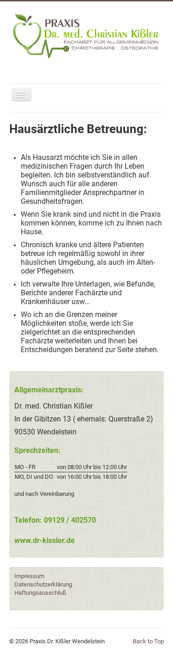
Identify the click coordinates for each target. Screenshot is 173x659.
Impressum (29, 576)
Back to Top (148, 641)
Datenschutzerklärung (43, 584)
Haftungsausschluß (40, 592)
